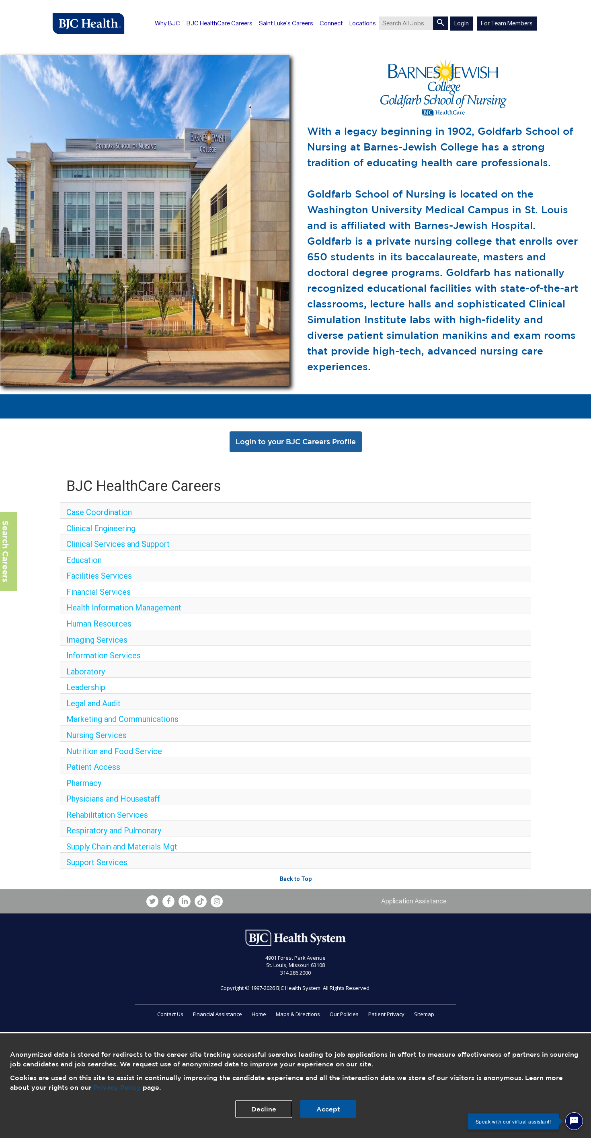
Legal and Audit (93, 703)
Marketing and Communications (122, 719)
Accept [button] (328, 1109)
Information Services (103, 655)
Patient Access (93, 767)
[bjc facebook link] (168, 901)
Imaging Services (96, 640)
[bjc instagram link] (217, 901)
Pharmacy (83, 783)
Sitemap (424, 1014)
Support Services (96, 862)
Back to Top (296, 879)
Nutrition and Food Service (114, 751)
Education (84, 560)
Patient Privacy (386, 1014)
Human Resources (98, 624)
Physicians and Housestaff (113, 799)
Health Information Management (123, 607)
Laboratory (85, 671)
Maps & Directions (298, 1014)
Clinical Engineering (100, 528)
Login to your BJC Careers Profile (296, 441)
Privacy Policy (117, 1087)
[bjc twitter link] (152, 901)
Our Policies (344, 1014)
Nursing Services (96, 735)
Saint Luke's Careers (286, 23)
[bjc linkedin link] (185, 901)
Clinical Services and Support (118, 544)
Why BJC (167, 23)
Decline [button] (263, 1109)
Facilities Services (99, 576)
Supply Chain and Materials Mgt (121, 846)
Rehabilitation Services (107, 815)
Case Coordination (99, 512)
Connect (331, 23)
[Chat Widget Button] (574, 1121)
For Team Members (507, 23)
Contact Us (170, 1014)
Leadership (85, 687)
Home (259, 1014)
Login (461, 23)
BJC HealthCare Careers (219, 23)
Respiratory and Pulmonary (113, 830)
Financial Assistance (217, 1014)
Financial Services (98, 592)
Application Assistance (414, 901)
